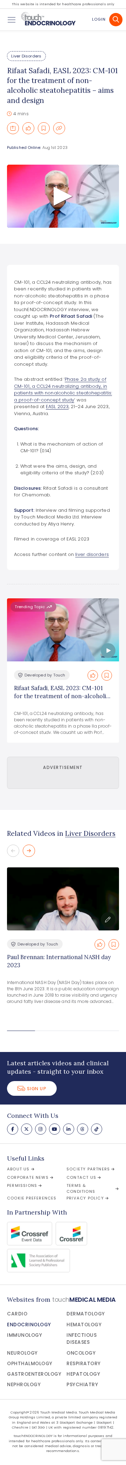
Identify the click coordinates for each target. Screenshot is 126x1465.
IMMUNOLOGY (24, 1335)
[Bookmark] (44, 128)
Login (99, 19)
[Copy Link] (59, 128)
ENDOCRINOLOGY (29, 1324)
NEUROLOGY (22, 1353)
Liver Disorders (26, 56)
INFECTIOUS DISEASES (81, 1339)
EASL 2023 (57, 406)
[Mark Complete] (28, 128)
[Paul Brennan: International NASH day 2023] (63, 898)
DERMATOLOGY (85, 1314)
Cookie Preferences (32, 1198)
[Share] (13, 128)
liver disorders (91, 554)
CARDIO (17, 1314)
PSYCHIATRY (82, 1384)
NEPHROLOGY (24, 1384)
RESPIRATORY (83, 1363)
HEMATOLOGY (84, 1324)
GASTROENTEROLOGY (34, 1374)
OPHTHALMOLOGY (29, 1363)
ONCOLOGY (81, 1353)
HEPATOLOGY (83, 1374)
